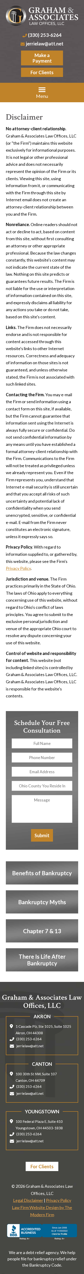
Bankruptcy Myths (42, 901)
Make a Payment (42, 58)
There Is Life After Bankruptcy (42, 960)
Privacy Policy (18, 568)
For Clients (42, 72)
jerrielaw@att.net (44, 43)
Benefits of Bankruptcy (42, 872)
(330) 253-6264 (45, 35)
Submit (42, 835)
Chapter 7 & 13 (42, 930)
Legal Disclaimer (28, 1200)
